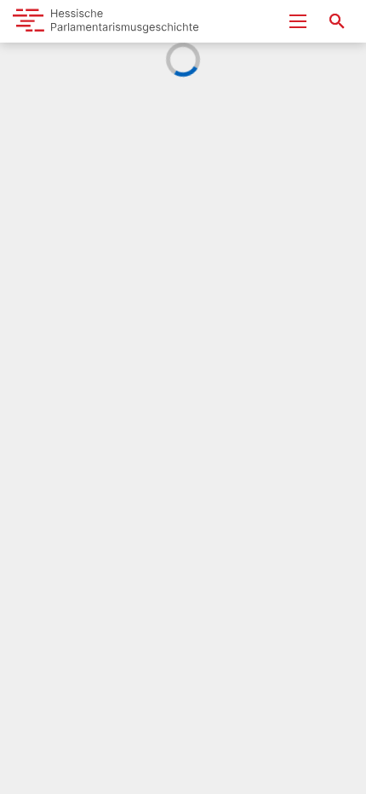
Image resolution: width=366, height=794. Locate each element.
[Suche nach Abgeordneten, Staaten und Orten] (337, 21)
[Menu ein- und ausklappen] (298, 21)
